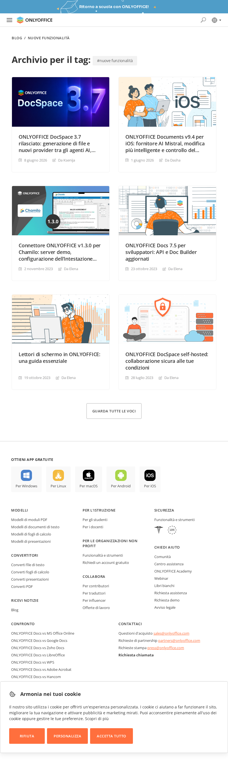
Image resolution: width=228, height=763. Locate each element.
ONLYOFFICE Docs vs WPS (32, 662)
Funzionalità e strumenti (103, 555)
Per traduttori (94, 593)
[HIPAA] (158, 530)
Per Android (121, 485)
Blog (17, 38)
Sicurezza (164, 510)
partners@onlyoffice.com (179, 640)
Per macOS (89, 485)
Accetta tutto (111, 735)
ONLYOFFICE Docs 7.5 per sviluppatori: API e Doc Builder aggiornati (161, 252)
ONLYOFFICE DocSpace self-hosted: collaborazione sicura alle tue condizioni (166, 361)
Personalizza (67, 735)
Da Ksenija (66, 160)
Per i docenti (93, 526)
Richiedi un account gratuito (106, 562)
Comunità (162, 556)
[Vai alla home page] (34, 20)
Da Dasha (172, 160)
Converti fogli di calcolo (30, 571)
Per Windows (26, 485)
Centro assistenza (169, 563)
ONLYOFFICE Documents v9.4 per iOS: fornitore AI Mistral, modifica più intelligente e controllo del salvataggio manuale (165, 143)
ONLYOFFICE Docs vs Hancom (36, 676)
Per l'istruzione (99, 510)
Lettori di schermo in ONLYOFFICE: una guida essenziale (59, 357)
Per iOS (150, 485)
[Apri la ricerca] (203, 20)
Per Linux (58, 485)
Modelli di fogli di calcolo (31, 534)
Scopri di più (97, 718)
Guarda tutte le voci (114, 411)
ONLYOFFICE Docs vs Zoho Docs (37, 647)
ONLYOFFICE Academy (173, 571)
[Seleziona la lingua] (216, 20)
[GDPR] (172, 530)
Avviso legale (164, 607)
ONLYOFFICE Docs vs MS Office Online (42, 633)
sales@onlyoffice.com (171, 633)
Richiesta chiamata (136, 654)
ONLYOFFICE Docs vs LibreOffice (38, 654)
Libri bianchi (164, 585)
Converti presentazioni (30, 579)
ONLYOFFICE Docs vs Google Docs (39, 640)
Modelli (19, 510)
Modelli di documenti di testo (35, 526)
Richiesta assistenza (170, 592)
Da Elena (71, 268)
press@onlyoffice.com (165, 647)
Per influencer (94, 600)
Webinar (161, 578)
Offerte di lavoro (96, 607)
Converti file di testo (27, 564)
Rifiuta (27, 735)
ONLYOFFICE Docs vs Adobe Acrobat (41, 669)
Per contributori (96, 585)
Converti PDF (22, 586)
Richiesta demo (167, 600)
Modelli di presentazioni (31, 541)
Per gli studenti (95, 519)
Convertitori (24, 555)
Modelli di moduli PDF (29, 519)
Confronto (23, 623)
